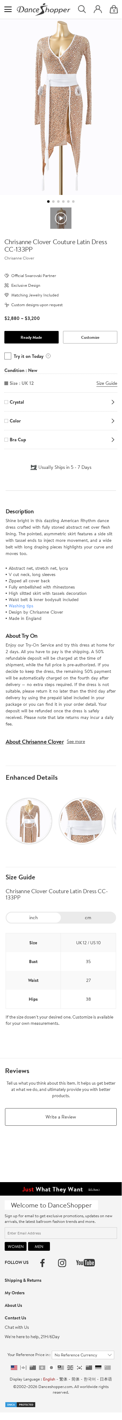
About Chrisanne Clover (35, 741)
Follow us (17, 1262)
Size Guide (20, 877)
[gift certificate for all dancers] (60, 1188)
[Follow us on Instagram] (62, 1263)
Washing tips (21, 606)
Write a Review (61, 1116)
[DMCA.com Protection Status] (20, 1404)
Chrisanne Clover (19, 258)
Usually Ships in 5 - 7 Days (64, 467)
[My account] (98, 9)
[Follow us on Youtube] (85, 1263)
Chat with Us (17, 1327)
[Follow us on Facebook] (42, 1263)
